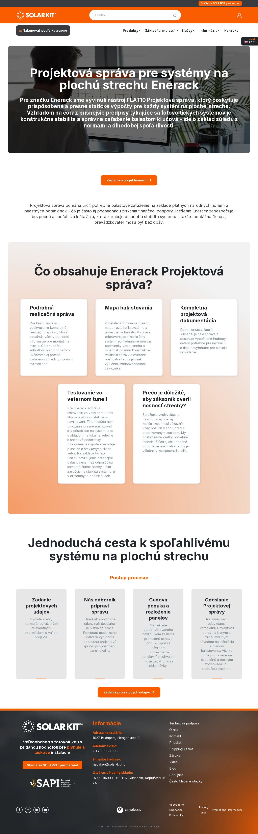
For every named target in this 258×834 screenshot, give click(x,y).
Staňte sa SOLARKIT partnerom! (220, 3)
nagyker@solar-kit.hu (109, 764)
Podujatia (176, 775)
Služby (187, 31)
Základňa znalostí (160, 31)
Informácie (208, 31)
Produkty (130, 31)
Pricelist (175, 743)
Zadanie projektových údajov (126, 692)
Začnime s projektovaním (127, 180)
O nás (173, 730)
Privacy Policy (203, 810)
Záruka (174, 755)
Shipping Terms (181, 749)
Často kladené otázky (185, 781)
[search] (175, 15)
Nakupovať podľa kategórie (45, 30)
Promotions (219, 809)
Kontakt (231, 31)
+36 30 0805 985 (106, 751)
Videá (173, 762)
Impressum (235, 809)
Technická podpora (184, 723)
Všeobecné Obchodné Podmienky (176, 810)
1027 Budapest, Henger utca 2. (116, 738)
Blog (172, 768)
